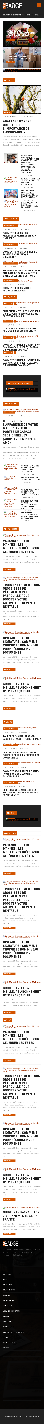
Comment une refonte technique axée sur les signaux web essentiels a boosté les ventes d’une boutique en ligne (21, 15)
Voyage (6, 1348)
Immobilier (7, 1306)
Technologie (8, 1337)
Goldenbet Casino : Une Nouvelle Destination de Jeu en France (29, 205)
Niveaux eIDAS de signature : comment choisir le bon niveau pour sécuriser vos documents (20, 645)
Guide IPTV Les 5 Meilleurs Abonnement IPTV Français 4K (22, 687)
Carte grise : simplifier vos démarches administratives (19, 329)
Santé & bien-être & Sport (13, 1332)
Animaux (6, 1279)
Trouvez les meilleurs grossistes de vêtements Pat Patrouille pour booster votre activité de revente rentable (21, 596)
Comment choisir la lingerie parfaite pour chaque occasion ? (20, 254)
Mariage (6, 1316)
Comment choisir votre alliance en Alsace (17, 289)
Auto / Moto (8, 303)
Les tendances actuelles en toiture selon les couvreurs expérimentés (20, 792)
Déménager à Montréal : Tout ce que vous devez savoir (21, 57)
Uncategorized (9, 1343)
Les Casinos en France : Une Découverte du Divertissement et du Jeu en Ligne (29, 194)
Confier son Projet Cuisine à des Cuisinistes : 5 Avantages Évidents (30, 492)
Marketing (7, 1321)
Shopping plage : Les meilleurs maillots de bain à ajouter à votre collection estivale (21, 273)
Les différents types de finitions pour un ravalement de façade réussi (30, 515)
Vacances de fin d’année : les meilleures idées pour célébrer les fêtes (21, 546)
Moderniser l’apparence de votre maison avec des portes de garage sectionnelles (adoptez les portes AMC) (20, 432)
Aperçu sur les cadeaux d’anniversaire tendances (28, 169)
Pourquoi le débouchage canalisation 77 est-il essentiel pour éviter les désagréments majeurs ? (30, 161)
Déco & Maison (9, 412)
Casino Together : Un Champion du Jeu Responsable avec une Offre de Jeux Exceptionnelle (21, 34)
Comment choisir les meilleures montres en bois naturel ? (20, 236)
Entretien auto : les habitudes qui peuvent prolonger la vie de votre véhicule (21, 314)
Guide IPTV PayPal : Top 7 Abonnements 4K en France (21, 1216)
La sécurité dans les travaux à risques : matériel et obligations (30, 181)
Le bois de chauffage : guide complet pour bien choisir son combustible (21, 755)
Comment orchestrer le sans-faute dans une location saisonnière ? (21, 774)
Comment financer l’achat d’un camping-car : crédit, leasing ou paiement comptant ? (21, 347)
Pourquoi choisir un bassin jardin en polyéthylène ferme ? (22, 737)
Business (11, 388)
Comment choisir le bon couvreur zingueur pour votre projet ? (30, 468)
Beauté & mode (9, 225)
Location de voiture (11, 1311)
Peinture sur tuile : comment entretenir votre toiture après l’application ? (30, 504)
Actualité (10, 40)
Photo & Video (9, 1327)
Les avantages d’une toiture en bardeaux (30, 478)
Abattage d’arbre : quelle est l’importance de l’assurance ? (18, 127)
